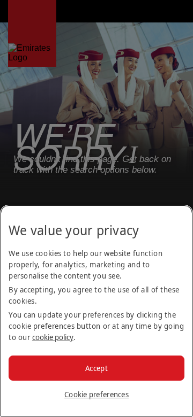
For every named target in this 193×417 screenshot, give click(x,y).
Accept (96, 368)
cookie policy (52, 337)
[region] (96, 311)
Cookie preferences (96, 394)
